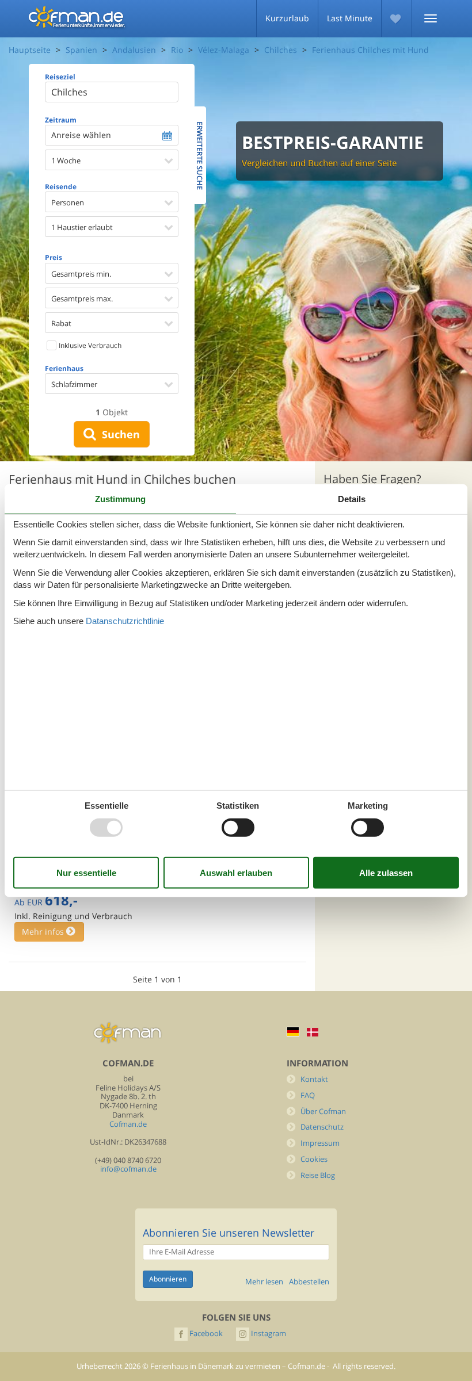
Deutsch (293, 1031)
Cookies (314, 1159)
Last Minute (349, 18)
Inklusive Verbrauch (89, 345)
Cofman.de (128, 1124)
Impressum (320, 1143)
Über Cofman (323, 1111)
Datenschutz (322, 1127)
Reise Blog (317, 1175)
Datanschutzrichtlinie (125, 621)
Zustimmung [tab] (120, 498)
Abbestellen (309, 1282)
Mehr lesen (264, 1282)
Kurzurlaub (287, 18)
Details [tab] (352, 498)
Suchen (118, 434)
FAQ (307, 1095)
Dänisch (312, 1032)
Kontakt (314, 1079)
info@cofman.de (128, 1169)
